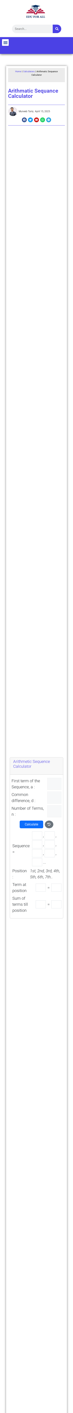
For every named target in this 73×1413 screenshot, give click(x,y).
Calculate (31, 824)
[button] (5, 42)
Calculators (29, 71)
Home (18, 71)
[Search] (57, 29)
